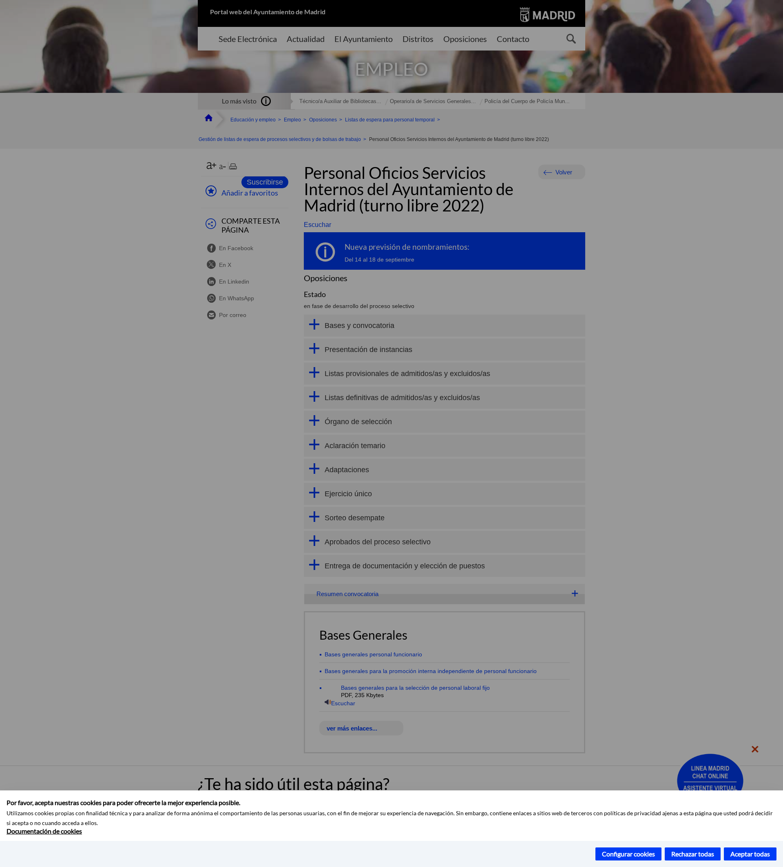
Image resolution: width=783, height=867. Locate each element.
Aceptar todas (750, 854)
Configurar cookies (628, 854)
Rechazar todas (692, 854)
